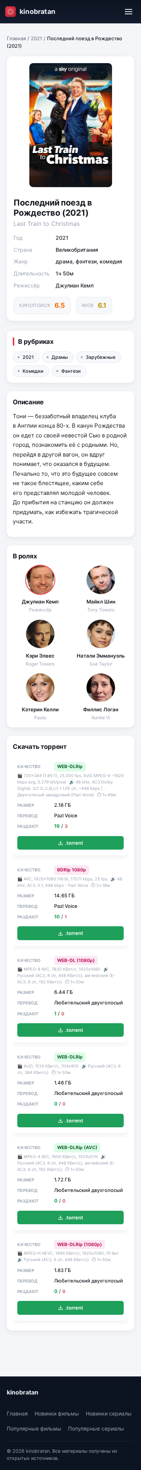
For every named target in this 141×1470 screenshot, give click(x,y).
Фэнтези (71, 371)
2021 (36, 38)
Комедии (33, 371)
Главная (16, 38)
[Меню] (128, 12)
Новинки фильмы (57, 1413)
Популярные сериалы (96, 1428)
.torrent (74, 843)
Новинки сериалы (109, 1413)
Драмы (60, 357)
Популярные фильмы (34, 1428)
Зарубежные (100, 357)
